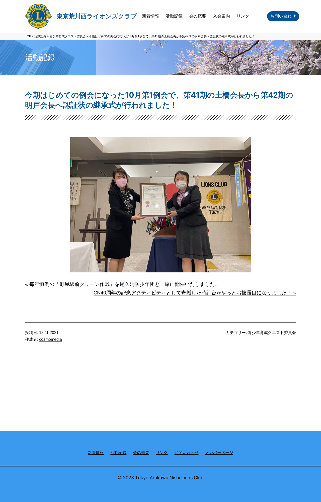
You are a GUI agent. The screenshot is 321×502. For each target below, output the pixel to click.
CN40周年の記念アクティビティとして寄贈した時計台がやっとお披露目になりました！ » (195, 292)
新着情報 (150, 16)
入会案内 (221, 16)
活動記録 (174, 16)
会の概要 (197, 16)
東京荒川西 (97, 16)
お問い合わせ (283, 16)
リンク (242, 16)
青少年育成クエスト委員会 (272, 332)
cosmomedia (50, 339)
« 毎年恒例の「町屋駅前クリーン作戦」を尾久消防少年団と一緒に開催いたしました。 (122, 284)
